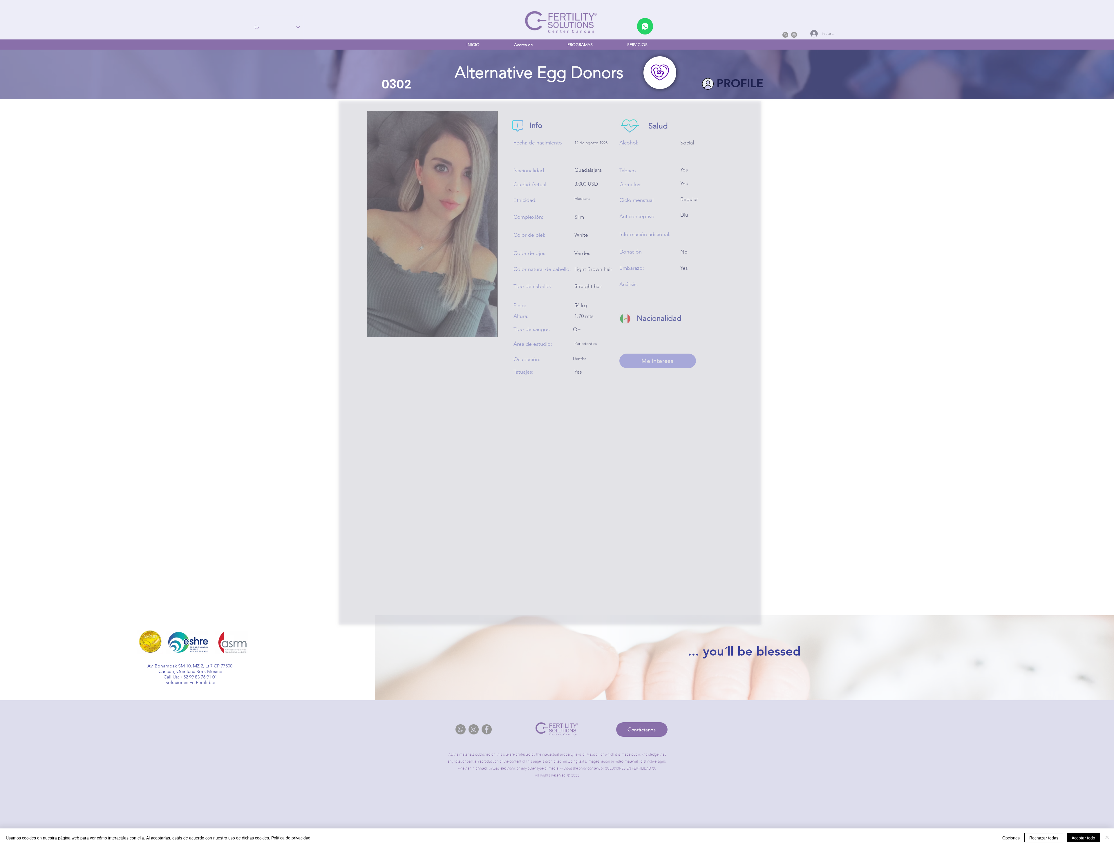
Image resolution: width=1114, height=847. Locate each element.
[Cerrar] (1107, 837)
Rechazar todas (1043, 838)
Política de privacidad (290, 838)
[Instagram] (794, 35)
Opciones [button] (1011, 838)
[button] (580, 45)
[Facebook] (487, 729)
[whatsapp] (645, 26)
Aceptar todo (1083, 838)
